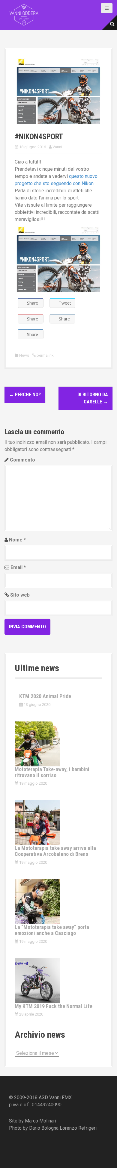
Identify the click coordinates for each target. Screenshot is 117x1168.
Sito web (20, 595)
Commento (22, 460)
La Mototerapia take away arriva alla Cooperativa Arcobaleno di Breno (55, 851)
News (24, 355)
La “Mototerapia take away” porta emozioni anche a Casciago (52, 930)
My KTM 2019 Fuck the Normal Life (53, 1006)
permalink (45, 355)
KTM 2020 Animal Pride (45, 696)
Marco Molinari (40, 1121)
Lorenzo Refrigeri (78, 1128)
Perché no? (25, 394)
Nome (17, 540)
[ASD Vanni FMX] (24, 14)
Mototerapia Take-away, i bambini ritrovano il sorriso (52, 772)
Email (18, 567)
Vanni (57, 147)
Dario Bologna (43, 1128)
